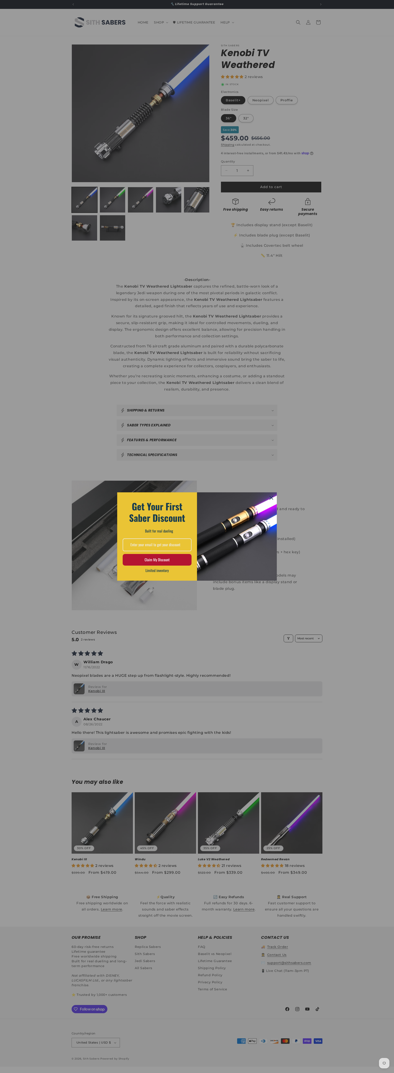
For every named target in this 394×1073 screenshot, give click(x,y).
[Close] (271, 497)
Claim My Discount (157, 559)
